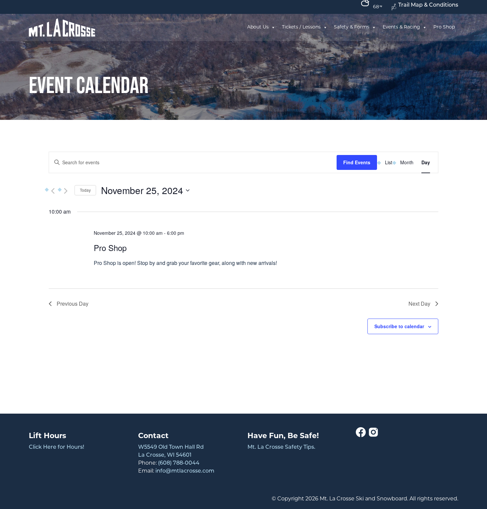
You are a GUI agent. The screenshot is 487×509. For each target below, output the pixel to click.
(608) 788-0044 (178, 463)
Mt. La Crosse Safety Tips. (281, 447)
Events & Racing (401, 27)
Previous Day (72, 303)
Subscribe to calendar (399, 326)
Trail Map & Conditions (428, 5)
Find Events (356, 162)
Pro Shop (444, 27)
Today (85, 190)
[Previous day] (53, 191)
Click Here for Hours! (56, 447)
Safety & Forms (351, 27)
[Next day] (66, 191)
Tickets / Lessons (301, 27)
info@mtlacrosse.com (184, 471)
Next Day (419, 303)
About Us (258, 27)
